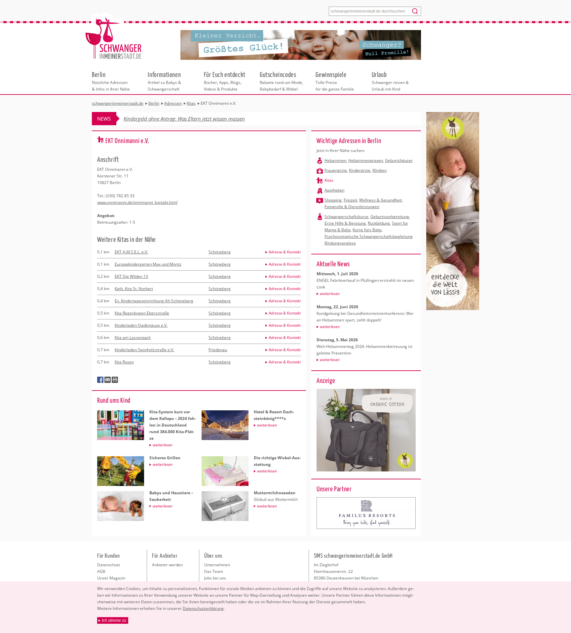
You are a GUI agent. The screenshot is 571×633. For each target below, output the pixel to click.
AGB (101, 571)
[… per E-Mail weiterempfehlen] (107, 380)
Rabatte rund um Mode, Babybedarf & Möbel (281, 81)
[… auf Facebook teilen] (100, 380)
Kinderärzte (359, 170)
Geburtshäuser (399, 160)
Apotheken (334, 190)
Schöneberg (220, 252)
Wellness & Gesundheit (380, 200)
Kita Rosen (124, 362)
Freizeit (350, 200)
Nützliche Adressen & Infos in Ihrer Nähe (111, 81)
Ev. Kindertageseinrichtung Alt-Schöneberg (154, 301)
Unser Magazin (111, 578)
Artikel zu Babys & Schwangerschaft (164, 81)
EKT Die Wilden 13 (131, 276)
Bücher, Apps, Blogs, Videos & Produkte (225, 81)
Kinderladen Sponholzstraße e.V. (144, 350)
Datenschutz (108, 565)
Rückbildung (379, 223)
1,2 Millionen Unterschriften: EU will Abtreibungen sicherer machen (197, 118)
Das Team (213, 571)
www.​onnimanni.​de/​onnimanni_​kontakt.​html (137, 202)
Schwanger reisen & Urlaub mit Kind (390, 81)
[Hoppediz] (366, 513)
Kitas (328, 180)
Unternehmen (217, 565)
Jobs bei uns (215, 578)
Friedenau (218, 350)
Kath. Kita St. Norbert (134, 288)
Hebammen (335, 160)
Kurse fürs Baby (367, 230)
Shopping (333, 200)
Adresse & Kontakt (285, 252)
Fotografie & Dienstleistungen (351, 206)
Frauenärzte (335, 170)
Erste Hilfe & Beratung (345, 223)
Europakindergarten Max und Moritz (148, 264)
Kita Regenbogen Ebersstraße (142, 313)
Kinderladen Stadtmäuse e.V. (141, 325)
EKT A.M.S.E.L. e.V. (131, 252)
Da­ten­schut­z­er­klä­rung (203, 608)
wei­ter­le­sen (330, 293)
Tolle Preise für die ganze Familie (335, 81)
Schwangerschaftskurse (346, 216)
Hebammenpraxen (365, 160)
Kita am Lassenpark (133, 337)
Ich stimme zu (114, 620)
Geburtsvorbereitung (389, 216)
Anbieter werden (167, 565)
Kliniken (379, 170)
